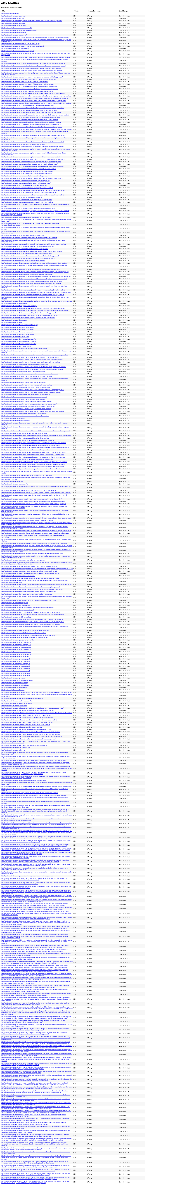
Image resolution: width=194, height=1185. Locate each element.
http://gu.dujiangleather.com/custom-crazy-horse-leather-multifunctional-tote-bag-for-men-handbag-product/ (35, 57)
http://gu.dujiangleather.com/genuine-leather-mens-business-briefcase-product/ (26, 385)
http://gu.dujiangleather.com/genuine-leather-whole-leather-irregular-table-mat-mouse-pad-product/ (32, 411)
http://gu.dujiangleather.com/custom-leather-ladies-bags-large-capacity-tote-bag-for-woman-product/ (33, 66)
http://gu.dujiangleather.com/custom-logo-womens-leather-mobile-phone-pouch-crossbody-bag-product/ (34, 98)
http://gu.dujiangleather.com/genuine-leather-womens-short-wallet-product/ (25, 416)
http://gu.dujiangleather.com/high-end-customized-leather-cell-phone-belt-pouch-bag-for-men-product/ (33, 443)
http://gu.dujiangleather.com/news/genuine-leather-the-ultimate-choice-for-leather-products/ (30, 573)
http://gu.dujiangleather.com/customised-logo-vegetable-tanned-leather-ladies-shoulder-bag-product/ (33, 135)
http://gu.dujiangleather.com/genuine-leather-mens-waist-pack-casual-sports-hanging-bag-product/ (32, 390)
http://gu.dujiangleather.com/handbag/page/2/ (15, 420)
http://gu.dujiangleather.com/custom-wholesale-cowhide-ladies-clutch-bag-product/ (27, 105)
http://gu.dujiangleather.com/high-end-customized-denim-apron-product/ (24, 433)
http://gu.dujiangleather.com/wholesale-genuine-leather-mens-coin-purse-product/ (27, 722)
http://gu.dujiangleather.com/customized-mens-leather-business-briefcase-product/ (27, 246)
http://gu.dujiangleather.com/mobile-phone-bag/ (16, 617)
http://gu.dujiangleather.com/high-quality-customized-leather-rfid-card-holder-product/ (28, 591)
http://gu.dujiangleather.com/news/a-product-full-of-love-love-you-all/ (23, 560)
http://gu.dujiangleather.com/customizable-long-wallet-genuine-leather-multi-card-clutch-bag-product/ (33, 190)
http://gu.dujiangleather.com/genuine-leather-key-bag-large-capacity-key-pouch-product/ (29, 374)
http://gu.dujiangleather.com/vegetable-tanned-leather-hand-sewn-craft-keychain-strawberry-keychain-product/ (36, 692)
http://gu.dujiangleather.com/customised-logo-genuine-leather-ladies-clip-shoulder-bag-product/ (31, 112)
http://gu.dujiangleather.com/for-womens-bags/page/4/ (18, 344)
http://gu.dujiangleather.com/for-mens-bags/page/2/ (17, 327)
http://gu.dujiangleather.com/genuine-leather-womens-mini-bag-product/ (24, 413)
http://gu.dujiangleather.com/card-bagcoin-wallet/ (16, 28)
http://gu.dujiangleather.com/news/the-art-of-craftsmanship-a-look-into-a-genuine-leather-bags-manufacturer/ (36, 518)
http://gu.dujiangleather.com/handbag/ (13, 418)
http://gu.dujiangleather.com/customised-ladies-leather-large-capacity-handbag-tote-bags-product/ (32, 108)
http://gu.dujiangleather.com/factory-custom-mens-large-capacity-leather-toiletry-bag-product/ (31, 283)
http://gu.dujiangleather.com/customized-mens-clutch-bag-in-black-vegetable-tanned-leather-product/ (33, 244)
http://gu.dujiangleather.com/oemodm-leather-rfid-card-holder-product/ (23, 633)
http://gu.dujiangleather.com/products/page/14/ (16, 652)
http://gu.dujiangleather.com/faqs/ (11, 322)
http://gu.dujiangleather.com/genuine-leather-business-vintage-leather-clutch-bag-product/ (30, 357)
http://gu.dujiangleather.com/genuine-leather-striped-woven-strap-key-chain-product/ (28, 406)
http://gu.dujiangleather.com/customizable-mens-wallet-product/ (21, 197)
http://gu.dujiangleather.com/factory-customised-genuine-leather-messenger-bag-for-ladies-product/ (33, 290)
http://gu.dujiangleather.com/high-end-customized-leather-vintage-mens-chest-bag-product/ (30, 445)
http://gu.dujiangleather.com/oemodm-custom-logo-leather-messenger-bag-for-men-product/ (30, 624)
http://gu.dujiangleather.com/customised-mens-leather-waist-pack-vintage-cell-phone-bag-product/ (32, 142)
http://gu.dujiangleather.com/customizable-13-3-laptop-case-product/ (23, 144)
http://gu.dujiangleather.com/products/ (13, 678)
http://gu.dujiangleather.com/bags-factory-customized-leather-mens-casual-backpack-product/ (31, 21)
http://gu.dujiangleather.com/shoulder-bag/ (14, 682)
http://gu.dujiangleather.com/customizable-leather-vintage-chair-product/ (24, 185)
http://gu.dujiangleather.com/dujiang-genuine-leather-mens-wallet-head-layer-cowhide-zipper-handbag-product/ (36, 786)
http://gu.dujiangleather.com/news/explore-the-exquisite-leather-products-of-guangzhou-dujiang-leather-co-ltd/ (36, 530)
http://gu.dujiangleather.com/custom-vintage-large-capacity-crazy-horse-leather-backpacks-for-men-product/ (36, 103)
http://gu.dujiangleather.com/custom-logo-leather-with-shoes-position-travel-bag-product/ (29, 89)
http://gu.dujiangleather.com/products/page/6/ (15, 668)
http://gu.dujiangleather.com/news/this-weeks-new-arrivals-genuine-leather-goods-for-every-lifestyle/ (33, 504)
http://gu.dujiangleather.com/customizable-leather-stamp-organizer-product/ (25, 180)
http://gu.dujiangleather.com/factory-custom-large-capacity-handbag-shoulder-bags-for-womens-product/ (34, 272)
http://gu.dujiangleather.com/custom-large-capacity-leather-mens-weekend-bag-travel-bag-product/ (33, 63)
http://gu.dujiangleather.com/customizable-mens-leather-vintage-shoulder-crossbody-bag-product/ (32, 195)
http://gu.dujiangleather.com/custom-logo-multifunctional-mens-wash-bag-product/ (27, 91)
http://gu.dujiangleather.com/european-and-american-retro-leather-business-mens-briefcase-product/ (33, 795)
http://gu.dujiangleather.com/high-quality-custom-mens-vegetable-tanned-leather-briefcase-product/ (33, 464)
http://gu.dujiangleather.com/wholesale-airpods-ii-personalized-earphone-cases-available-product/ (32, 708)
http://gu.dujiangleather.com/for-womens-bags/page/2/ (18, 339)
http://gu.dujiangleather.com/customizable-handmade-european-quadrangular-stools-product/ (31, 161)
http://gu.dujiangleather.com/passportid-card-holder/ (17, 640)
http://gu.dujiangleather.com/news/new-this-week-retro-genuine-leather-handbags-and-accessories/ (33, 501)
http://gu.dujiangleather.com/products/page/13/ (16, 649)
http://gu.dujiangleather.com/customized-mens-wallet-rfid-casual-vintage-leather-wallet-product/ (31, 251)
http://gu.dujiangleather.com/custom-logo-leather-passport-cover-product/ (24, 81)
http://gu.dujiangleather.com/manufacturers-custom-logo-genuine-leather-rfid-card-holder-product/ (32, 614)
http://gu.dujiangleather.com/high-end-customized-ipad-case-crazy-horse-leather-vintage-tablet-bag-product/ (36, 435)
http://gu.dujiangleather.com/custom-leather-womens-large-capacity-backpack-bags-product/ (31, 68)
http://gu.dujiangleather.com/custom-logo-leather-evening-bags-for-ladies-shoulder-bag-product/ (32, 77)
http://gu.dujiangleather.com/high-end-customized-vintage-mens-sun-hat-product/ (27, 459)
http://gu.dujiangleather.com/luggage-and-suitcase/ (17, 610)
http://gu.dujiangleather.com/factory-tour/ (14, 303)
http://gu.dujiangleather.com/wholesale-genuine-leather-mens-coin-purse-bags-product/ (29, 720)
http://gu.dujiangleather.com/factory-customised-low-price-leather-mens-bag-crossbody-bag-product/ (33, 760)
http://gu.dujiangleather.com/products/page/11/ (16, 644)
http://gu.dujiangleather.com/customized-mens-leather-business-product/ (24, 249)
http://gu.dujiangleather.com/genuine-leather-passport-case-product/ (23, 399)
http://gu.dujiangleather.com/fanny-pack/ (14, 320)
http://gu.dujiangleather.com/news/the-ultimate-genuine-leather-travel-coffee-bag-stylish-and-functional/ (34, 543)
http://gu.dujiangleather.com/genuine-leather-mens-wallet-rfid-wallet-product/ (25, 394)
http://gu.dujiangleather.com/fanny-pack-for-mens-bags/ (19, 306)
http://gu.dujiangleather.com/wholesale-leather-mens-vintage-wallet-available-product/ (28, 739)
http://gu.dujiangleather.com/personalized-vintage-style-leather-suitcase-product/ (27, 876)
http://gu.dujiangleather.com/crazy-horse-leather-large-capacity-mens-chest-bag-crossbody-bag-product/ (35, 37)
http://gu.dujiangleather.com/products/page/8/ (15, 673)
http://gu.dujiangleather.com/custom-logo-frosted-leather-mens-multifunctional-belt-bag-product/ (31, 70)
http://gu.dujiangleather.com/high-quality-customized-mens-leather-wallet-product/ (27, 594)
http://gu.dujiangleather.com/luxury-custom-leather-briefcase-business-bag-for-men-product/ (30, 612)
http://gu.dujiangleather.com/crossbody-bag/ (15, 48)
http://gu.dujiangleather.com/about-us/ (13, 16)
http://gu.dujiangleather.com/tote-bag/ (13, 690)
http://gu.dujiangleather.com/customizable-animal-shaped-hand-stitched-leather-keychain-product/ (32, 146)
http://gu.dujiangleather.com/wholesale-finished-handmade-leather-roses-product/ (27, 717)
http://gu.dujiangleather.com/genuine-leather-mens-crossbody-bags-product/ (25, 387)
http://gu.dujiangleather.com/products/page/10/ (16, 642)
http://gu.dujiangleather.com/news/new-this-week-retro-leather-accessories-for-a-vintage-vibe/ (31, 499)
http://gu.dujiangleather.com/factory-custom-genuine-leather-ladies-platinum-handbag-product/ (31, 269)
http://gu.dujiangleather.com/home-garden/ (14, 603)
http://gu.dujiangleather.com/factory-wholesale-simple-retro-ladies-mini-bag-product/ (28, 317)
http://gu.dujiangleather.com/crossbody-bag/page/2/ (17, 51)
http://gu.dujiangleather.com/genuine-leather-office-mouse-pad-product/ (24, 397)
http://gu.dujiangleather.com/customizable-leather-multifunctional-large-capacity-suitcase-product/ (32, 178)
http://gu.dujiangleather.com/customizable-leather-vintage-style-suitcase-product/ (27, 188)
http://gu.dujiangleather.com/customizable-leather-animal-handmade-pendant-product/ (28, 169)
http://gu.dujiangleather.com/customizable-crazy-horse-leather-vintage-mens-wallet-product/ (30, 157)
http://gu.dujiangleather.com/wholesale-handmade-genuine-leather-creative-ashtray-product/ (30, 734)
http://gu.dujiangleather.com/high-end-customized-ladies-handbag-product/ (25, 438)
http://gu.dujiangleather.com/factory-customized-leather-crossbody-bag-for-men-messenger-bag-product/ (35, 310)
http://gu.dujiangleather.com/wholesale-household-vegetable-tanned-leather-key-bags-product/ (31, 736)
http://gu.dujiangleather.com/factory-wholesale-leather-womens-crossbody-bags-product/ (29, 315)
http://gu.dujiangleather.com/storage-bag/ (14, 687)
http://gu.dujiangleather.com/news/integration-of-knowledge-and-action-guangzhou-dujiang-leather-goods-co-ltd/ (37, 568)
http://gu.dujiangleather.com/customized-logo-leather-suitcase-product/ (23, 235)
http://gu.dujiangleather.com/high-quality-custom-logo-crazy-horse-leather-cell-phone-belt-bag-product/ (34, 462)
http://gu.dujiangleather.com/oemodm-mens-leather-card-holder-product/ (24, 637)
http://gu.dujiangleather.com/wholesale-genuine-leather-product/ (21, 727)
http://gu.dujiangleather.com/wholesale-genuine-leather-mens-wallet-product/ (25, 724)
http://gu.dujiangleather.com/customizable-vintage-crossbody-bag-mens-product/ (27, 202)
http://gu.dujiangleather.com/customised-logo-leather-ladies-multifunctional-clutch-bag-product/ (31, 124)
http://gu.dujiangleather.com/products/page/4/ (15, 663)
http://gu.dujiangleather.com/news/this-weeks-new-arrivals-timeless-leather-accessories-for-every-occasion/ (36, 492)
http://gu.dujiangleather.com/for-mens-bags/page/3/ (17, 329)
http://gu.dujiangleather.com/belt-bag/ (13, 23)
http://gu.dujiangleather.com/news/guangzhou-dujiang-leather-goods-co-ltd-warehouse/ (29, 566)
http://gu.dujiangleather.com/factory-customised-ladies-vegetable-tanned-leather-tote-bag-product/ (32, 294)
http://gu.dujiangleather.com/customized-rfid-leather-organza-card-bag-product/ (26, 253)
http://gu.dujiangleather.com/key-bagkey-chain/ (16, 605)
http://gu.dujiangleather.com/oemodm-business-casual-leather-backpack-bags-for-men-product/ (32, 619)
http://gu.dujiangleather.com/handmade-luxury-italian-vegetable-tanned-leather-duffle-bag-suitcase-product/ (35, 431)
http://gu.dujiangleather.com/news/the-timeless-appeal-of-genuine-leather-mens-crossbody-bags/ (32, 553)
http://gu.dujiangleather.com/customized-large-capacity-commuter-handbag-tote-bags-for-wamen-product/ (35, 211)
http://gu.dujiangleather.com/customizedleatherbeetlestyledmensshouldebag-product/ (28, 258)
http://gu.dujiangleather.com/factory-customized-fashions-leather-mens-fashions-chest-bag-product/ (33, 308)
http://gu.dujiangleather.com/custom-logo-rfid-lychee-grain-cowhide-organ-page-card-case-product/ (33, 93)
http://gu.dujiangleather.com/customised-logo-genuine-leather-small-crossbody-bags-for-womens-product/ (35, 115)
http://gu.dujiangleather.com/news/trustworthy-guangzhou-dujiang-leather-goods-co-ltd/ (29, 571)
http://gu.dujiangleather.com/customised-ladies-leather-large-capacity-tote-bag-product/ (29, 110)
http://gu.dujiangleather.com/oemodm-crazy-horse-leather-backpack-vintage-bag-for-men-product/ (32, 622)
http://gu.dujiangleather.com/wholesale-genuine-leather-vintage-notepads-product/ (27, 729)
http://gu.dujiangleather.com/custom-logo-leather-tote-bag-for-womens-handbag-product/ (29, 86)
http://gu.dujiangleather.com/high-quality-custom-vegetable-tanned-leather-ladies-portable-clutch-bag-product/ (36, 469)
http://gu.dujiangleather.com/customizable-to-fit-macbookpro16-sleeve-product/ (26, 199)
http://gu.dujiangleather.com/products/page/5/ (15, 666)
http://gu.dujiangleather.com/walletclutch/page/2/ (16, 701)
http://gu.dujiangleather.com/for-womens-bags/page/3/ (18, 341)
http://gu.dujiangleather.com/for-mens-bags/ (15, 336)
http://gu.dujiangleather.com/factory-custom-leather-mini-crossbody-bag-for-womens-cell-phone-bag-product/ (36, 276)
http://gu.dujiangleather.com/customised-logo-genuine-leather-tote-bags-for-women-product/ (30, 117)
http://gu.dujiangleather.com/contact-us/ (14, 35)
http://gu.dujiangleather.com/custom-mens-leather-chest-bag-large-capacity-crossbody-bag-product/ (33, 100)
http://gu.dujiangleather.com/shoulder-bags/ (15, 685)
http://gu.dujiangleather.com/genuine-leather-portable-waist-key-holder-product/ (26, 401)
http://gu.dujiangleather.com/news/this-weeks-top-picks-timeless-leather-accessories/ (28, 490)
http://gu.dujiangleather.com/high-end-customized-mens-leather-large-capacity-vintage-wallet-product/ (33, 452)
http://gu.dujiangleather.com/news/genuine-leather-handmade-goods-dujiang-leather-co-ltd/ (30, 578)
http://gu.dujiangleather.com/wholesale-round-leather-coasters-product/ (24, 745)
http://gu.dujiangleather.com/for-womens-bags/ (16, 346)
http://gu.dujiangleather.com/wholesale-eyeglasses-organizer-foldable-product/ (26, 715)
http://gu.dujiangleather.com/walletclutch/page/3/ (16, 703)
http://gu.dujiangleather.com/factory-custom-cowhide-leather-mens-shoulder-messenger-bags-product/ (34, 263)
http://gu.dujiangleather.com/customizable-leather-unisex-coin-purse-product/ (26, 183)
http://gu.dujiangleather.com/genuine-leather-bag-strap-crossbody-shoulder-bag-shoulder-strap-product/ (34, 355)
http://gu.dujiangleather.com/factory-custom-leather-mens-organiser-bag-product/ (27, 274)
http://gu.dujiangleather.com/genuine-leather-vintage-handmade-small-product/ (26, 409)
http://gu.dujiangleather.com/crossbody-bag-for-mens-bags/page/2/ (22, 46)
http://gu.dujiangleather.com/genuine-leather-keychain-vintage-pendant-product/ (26, 376)
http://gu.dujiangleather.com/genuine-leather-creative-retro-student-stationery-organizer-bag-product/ (33, 367)
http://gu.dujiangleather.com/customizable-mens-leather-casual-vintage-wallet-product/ (28, 192)
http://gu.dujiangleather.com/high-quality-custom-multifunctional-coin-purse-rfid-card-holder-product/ (33, 466)
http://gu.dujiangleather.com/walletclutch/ (14, 705)
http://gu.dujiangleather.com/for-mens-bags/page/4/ (17, 332)
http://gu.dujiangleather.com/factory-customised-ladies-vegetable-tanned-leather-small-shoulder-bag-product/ (36, 292)
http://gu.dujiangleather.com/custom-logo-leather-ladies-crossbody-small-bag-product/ (28, 79)
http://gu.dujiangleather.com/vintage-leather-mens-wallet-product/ (22, 698)
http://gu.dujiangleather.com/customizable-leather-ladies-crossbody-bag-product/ (27, 171)
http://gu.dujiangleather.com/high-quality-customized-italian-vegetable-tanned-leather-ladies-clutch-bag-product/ (36, 584)
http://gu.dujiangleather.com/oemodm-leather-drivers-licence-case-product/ (25, 630)
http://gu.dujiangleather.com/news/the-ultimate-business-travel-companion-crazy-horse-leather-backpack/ (35, 533)
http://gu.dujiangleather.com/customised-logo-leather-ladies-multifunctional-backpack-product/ (31, 122)
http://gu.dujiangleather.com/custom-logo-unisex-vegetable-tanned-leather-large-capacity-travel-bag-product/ (36, 96)
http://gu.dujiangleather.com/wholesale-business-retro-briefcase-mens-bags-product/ (28, 710)
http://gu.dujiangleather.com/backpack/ (13, 18)
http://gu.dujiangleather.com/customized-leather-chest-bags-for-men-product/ (26, 217)
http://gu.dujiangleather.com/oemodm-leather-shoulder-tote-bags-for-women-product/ (28, 635)
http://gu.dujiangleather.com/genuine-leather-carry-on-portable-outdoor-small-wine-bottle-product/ (32, 359)
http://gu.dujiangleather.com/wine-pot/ (13, 750)
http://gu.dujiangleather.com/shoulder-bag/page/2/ (17, 680)
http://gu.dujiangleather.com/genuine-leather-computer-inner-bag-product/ (24, 364)
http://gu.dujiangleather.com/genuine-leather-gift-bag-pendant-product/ (23, 371)
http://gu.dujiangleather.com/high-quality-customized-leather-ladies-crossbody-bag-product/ (30, 587)
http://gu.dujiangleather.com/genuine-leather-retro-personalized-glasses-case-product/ (28, 404)
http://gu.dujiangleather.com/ (10, 13)
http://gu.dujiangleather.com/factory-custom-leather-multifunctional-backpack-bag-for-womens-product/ (34, 279)
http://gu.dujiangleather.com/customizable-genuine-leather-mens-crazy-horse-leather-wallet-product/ (33, 159)
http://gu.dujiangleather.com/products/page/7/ (15, 671)
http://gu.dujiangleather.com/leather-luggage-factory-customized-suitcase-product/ (27, 607)
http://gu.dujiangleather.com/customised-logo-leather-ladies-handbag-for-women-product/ (29, 119)
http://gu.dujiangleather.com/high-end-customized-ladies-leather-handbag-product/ (27, 440)
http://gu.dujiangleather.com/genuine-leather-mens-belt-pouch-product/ (23, 382)
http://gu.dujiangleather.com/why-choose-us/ (15, 747)
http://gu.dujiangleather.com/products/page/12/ (16, 647)
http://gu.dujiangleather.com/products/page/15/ (16, 654)
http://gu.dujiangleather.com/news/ (12, 481)
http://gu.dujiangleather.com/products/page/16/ (16, 656)
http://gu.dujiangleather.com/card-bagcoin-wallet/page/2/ (19, 30)
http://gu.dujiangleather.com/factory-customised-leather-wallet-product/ (23, 780)
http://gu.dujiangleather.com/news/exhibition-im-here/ (18, 576)
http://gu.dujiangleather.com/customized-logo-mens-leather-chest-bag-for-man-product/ (29, 237)
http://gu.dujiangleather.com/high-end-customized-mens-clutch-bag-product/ (25, 450)
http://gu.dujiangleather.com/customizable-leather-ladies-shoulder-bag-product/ (26, 173)
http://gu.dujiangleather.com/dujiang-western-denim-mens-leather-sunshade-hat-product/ (29, 793)
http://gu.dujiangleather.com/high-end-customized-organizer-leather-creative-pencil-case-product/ (32, 454)
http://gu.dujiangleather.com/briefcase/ (13, 25)
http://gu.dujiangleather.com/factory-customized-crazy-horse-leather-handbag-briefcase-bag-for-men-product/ (36, 301)
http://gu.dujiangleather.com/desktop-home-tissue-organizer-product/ (23, 260)
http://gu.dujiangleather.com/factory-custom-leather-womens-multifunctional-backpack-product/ (31, 281)
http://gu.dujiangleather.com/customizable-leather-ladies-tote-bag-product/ (24, 176)
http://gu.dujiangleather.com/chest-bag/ (13, 32)
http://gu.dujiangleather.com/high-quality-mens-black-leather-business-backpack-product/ (29, 600)
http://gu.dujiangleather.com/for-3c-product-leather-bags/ (19, 325)
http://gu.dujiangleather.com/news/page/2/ (14, 484)
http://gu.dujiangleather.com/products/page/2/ (15, 659)
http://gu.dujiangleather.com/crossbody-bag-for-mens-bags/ (20, 43)
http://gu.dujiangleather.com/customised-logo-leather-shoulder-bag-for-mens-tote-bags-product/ (31, 127)
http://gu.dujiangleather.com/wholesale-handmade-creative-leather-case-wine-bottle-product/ (30, 732)
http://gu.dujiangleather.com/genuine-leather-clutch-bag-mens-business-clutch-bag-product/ (30, 362)
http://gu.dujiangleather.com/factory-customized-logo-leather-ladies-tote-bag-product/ (28, 313)
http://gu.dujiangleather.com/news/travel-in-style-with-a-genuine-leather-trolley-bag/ (27, 520)
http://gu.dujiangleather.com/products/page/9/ (15, 675)
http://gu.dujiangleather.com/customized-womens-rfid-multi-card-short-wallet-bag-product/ (30, 256)
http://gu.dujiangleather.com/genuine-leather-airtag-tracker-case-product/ (24, 348)
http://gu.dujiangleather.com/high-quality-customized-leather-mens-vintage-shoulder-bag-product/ (32, 589)
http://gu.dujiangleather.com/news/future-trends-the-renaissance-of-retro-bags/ (26, 475)
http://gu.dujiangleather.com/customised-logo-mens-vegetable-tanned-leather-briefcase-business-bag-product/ (36, 129)
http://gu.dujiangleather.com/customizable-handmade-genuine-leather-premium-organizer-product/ (32, 166)
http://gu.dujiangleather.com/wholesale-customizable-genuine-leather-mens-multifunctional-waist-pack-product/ (36, 713)
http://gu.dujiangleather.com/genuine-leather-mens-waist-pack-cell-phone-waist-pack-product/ (31, 392)
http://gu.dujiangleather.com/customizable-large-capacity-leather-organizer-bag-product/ (29, 164)
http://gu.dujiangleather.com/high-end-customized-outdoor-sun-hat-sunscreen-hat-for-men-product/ (33, 457)
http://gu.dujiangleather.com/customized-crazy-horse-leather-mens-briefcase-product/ (28, 208)
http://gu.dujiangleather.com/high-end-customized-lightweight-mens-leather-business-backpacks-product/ (35, 447)
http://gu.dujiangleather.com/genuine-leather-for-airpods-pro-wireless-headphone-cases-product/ (32, 369)
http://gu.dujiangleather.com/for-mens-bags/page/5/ (17, 334)
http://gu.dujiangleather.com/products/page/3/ (15, 661)
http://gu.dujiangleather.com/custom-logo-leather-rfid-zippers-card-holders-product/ (27, 84)
